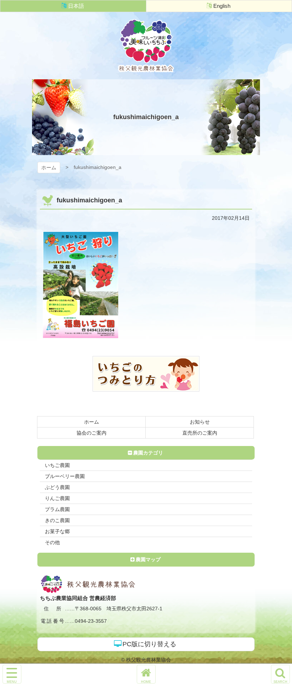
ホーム (48, 167)
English (221, 6)
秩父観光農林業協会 (146, 45)
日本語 (76, 6)
